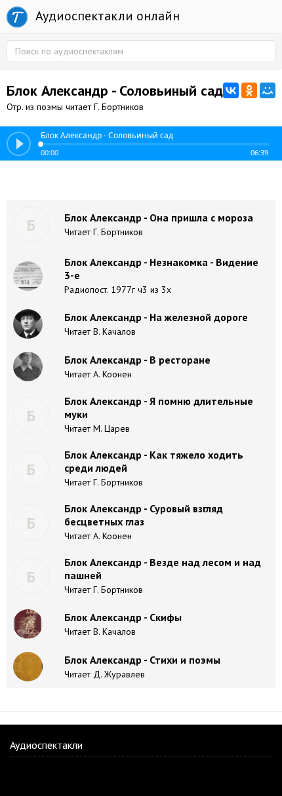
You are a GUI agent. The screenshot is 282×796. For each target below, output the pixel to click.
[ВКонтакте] (231, 90)
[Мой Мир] (267, 90)
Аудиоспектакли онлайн (106, 15)
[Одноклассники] (249, 90)
